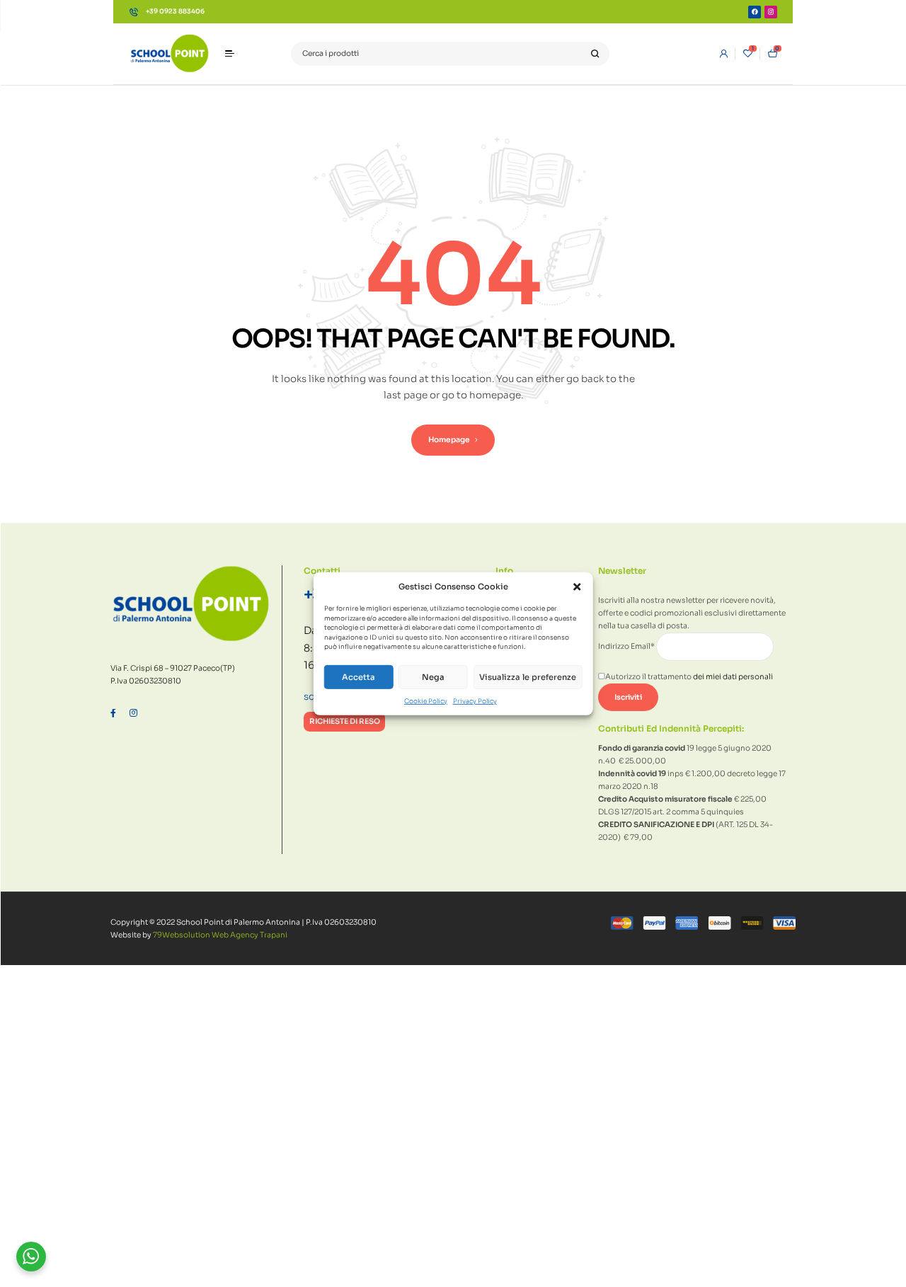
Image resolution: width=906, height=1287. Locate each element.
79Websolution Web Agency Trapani (220, 935)
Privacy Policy (475, 700)
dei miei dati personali (733, 676)
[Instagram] (770, 12)
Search (594, 54)
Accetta (358, 677)
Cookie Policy (425, 700)
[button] (576, 587)
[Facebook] (754, 12)
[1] (747, 53)
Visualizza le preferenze (527, 677)
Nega (433, 677)
